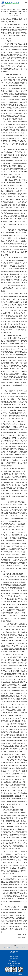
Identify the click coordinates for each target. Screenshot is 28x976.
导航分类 (5, 5)
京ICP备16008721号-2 (14, 961)
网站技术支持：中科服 (14, 965)
